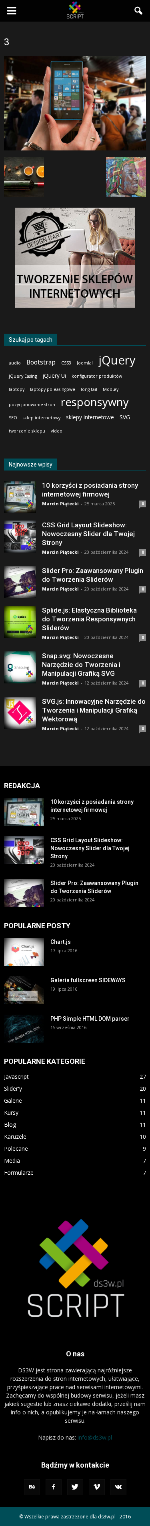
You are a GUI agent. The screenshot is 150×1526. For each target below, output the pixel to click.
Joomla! (85, 363)
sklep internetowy (41, 418)
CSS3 (66, 363)
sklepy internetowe (90, 417)
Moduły (110, 389)
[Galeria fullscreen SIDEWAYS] (24, 990)
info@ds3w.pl (95, 1437)
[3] (75, 148)
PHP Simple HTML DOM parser (90, 1018)
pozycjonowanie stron (32, 404)
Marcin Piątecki (60, 504)
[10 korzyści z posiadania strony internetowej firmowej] (20, 497)
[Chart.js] (24, 952)
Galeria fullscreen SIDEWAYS (88, 980)
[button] (139, 11)
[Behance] (32, 1487)
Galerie (13, 1100)
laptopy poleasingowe (52, 389)
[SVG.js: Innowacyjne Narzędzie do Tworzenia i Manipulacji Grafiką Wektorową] (20, 713)
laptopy (16, 389)
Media (12, 1160)
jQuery (117, 360)
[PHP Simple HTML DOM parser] (24, 1029)
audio (15, 363)
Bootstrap (41, 362)
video (56, 431)
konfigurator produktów (97, 376)
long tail (89, 389)
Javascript (16, 1076)
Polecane (16, 1148)
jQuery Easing (23, 376)
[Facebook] (54, 1487)
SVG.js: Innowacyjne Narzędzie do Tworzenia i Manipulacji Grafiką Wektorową (94, 710)
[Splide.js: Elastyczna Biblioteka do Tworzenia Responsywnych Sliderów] (20, 622)
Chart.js (60, 942)
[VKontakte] (118, 1487)
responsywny (95, 402)
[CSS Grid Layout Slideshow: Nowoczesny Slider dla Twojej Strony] (20, 537)
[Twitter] (75, 1487)
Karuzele (15, 1136)
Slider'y (13, 1088)
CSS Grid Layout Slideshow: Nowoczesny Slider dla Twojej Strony (88, 534)
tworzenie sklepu (27, 431)
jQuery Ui (54, 375)
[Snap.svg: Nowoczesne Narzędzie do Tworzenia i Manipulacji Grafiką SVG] (20, 667)
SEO (13, 418)
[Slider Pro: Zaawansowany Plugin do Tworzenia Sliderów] (20, 582)
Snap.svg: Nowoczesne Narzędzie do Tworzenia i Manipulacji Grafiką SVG (81, 664)
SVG (125, 417)
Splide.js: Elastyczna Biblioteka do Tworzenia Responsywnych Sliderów (89, 619)
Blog (10, 1124)
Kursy (11, 1112)
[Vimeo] (97, 1487)
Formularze (19, 1172)
